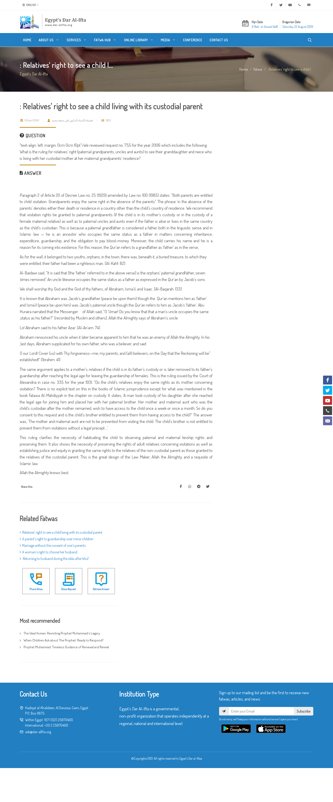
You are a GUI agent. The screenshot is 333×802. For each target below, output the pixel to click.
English (31, 5)
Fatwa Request (68, 589)
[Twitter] (280, 5)
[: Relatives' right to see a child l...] (180, 486)
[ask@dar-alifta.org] (308, 5)
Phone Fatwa (36, 589)
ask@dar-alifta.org (38, 732)
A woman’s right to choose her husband (49, 552)
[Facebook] (271, 5)
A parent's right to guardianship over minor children (57, 539)
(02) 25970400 (62, 720)
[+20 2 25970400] (299, 5)
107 (46, 720)
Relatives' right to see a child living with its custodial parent (62, 532)
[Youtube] (290, 5)
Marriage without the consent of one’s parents (54, 545)
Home (243, 69)
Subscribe (303, 711)
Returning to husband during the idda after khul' (55, 558)
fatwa (257, 69)
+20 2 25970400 (56, 725)
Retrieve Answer (101, 589)
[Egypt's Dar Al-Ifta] (53, 21)
